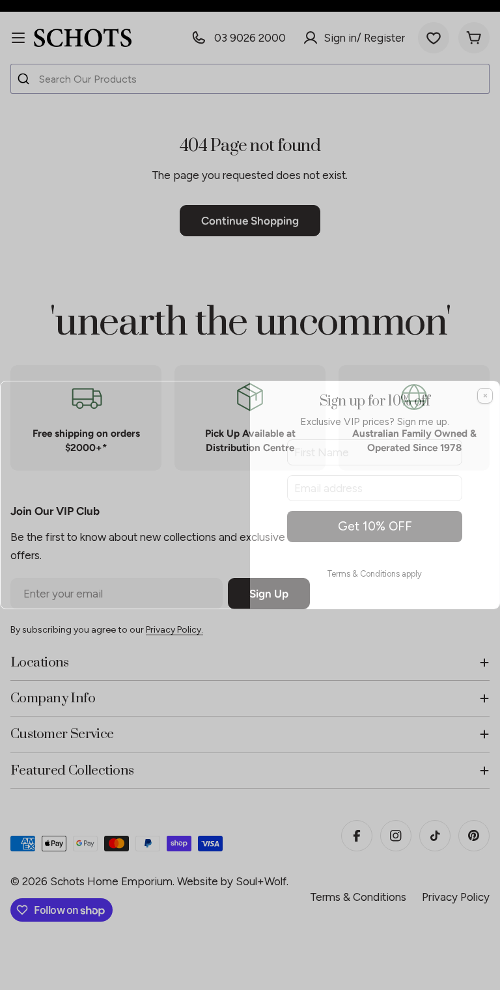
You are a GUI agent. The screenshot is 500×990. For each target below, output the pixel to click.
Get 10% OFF (375, 526)
